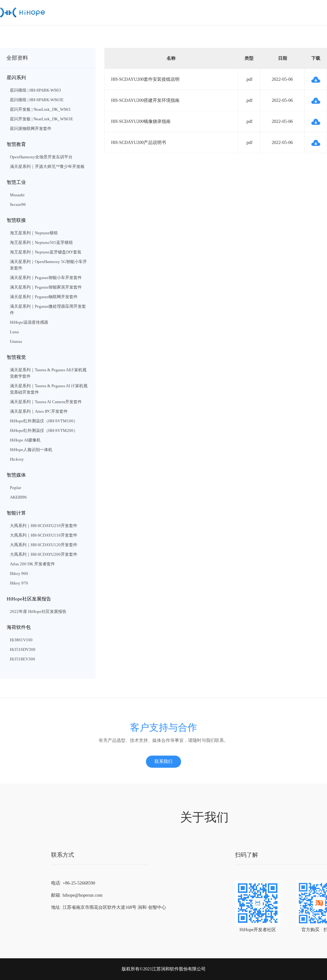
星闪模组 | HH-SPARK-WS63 (35, 90)
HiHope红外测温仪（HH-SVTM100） (44, 420)
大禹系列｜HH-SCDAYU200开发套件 (43, 554)
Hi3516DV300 (22, 649)
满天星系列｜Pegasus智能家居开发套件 (46, 287)
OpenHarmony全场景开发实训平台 (41, 157)
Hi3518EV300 (22, 659)
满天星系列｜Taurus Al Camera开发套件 (46, 401)
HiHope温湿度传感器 (29, 322)
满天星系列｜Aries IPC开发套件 (39, 411)
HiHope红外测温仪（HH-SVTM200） (44, 430)
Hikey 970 (19, 583)
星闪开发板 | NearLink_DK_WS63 (40, 109)
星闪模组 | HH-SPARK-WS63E (37, 99)
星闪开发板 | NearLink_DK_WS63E (41, 119)
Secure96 (18, 204)
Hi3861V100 (21, 639)
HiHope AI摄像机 (25, 440)
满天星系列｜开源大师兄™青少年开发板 (47, 166)
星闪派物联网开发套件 (30, 128)
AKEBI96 (18, 497)
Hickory (17, 459)
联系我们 (163, 761)
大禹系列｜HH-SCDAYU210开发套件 (43, 525)
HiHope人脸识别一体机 (31, 449)
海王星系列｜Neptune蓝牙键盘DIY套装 (45, 252)
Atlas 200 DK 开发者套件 (32, 564)
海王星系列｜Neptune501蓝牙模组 (41, 242)
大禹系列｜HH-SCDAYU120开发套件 (43, 544)
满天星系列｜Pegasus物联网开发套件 (44, 296)
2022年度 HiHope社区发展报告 (38, 611)
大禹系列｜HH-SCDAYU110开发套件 (43, 535)
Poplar (15, 487)
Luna (14, 331)
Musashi (17, 194)
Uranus (16, 341)
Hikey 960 (19, 573)
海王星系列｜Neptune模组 (34, 232)
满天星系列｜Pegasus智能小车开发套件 (46, 277)
